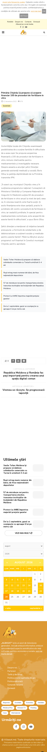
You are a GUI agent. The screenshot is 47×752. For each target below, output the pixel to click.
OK (44, 11)
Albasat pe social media (24, 24)
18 (12, 591)
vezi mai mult (36, 11)
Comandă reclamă (15, 684)
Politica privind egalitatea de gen (21, 678)
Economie (29, 703)
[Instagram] (23, 727)
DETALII (23, 16)
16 (40, 585)
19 (18, 591)
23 (40, 591)
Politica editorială (15, 681)
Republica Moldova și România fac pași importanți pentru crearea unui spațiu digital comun (23, 375)
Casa (5, 713)
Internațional (16, 713)
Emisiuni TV (22, 708)
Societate (6, 106)
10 (6, 585)
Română (10, 22)
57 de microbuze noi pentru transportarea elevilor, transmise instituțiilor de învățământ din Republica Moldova (23, 286)
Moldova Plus (8, 708)
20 (23, 591)
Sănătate (41, 703)
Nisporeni (6, 703)
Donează (36, 22)
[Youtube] (31, 727)
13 (23, 585)
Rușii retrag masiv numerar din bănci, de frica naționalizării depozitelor (21, 274)
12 (18, 585)
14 (29, 585)
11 (12, 585)
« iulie (8, 608)
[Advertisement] (23, 63)
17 (6, 591)
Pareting (33, 708)
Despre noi (19, 22)
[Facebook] (16, 727)
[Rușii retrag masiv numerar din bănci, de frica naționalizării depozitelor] (38, 482)
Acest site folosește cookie (14, 2)
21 (29, 591)
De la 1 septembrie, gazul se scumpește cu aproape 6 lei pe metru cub (20, 307)
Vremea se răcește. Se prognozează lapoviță (23, 391)
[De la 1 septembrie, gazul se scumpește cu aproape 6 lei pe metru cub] (38, 524)
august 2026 (24, 562)
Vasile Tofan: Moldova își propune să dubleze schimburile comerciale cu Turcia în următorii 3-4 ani (22, 262)
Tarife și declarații (14, 674)
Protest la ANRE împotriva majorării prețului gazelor (21, 297)
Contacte (28, 22)
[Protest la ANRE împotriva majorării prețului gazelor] (38, 512)
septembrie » (36, 608)
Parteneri (11, 671)
